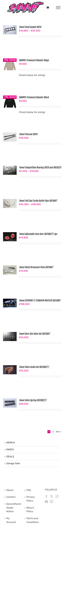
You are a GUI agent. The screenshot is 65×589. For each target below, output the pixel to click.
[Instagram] (56, 496)
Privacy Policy (30, 498)
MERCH (10, 442)
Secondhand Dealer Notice (12, 507)
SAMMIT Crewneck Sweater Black (34, 97)
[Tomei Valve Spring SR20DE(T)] (10, 400)
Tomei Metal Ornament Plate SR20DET (36, 267)
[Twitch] (51, 501)
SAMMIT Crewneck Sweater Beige (34, 60)
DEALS (10, 456)
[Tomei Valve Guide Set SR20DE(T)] (10, 366)
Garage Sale (13, 463)
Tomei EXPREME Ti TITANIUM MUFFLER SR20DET (39, 300)
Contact (10, 496)
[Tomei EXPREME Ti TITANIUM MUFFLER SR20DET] (10, 300)
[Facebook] (46, 496)
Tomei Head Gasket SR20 (30, 27)
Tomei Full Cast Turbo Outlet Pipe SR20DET (38, 200)
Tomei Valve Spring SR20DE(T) (32, 400)
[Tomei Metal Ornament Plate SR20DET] (10, 267)
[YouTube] (46, 501)
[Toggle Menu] (58, 7)
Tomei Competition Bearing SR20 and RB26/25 (40, 167)
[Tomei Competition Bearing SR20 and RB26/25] (10, 167)
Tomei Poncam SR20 (28, 134)
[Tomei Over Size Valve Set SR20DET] (10, 333)
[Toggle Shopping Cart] (47, 7)
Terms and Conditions (32, 520)
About (9, 490)
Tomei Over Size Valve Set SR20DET (34, 333)
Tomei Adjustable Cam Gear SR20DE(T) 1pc (38, 234)
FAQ (28, 490)
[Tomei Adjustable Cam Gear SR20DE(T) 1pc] (10, 233)
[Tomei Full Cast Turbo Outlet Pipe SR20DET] (10, 200)
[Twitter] (51, 496)
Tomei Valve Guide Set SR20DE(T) (34, 367)
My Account (11, 520)
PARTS (10, 449)
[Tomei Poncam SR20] (10, 134)
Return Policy (30, 509)
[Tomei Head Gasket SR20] (10, 27)
